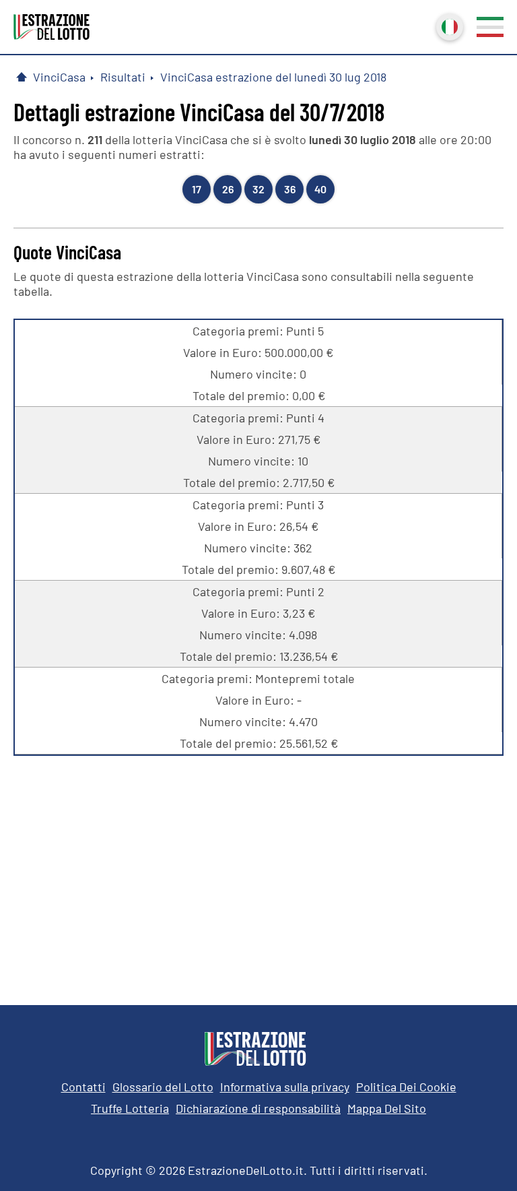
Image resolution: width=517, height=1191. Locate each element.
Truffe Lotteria (130, 1108)
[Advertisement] (258, 870)
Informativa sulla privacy (284, 1086)
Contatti (83, 1086)
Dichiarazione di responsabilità (258, 1108)
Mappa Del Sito (386, 1108)
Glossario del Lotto (162, 1086)
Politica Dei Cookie (406, 1086)
